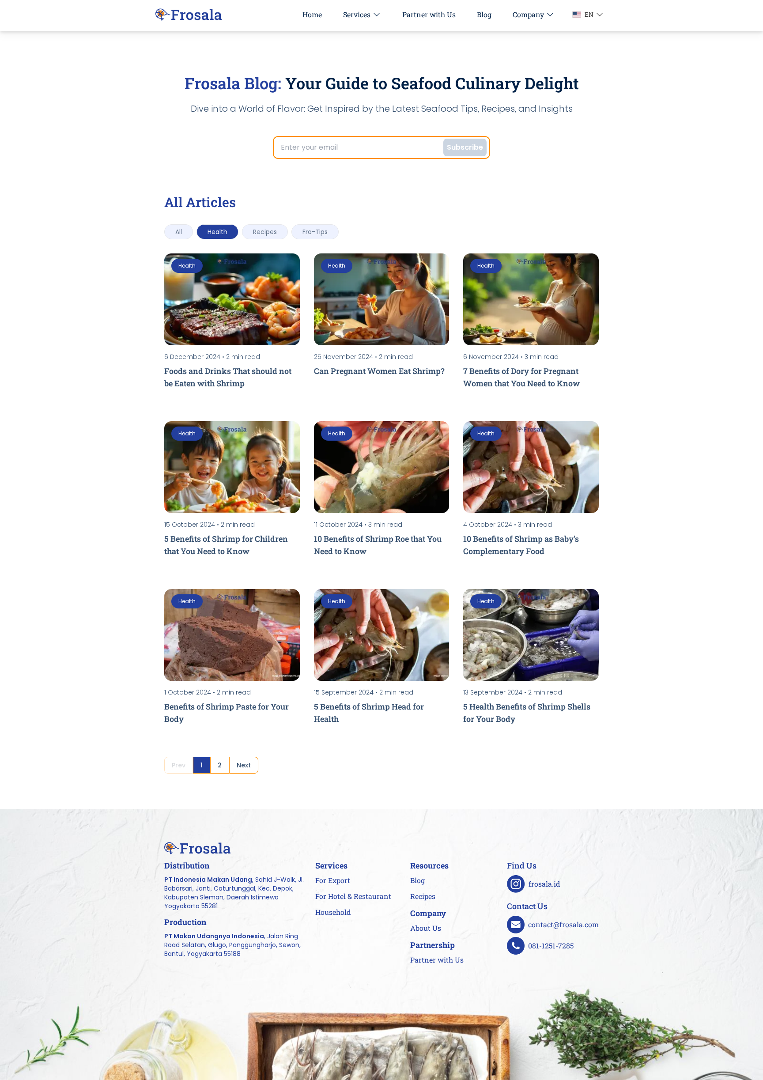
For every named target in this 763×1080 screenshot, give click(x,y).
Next (244, 765)
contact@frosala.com (563, 924)
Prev (178, 765)
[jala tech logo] (188, 15)
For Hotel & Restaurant (353, 896)
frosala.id (544, 883)
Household (333, 912)
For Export (332, 880)
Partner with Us (429, 14)
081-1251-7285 (551, 945)
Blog (484, 14)
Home (312, 14)
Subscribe (465, 147)
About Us (425, 928)
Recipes (422, 896)
